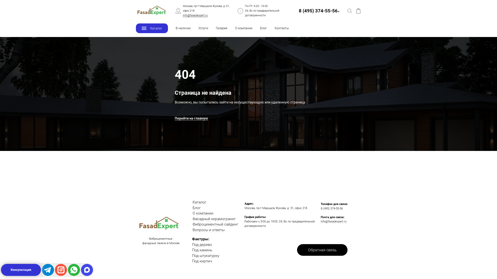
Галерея (221, 28)
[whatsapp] (74, 270)
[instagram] (61, 270)
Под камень (202, 250)
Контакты (282, 28)
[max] (87, 270)
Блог (263, 28)
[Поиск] (350, 11)
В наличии (183, 28)
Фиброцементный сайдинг (215, 224)
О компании (243, 28)
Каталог (199, 202)
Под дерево (202, 244)
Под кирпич (202, 261)
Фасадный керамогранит (214, 219)
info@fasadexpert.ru (195, 15)
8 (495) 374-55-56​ (319, 11)
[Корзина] (358, 11)
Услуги (203, 28)
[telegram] (48, 270)
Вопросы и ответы (209, 230)
